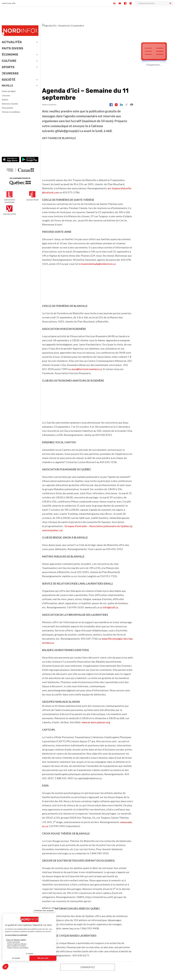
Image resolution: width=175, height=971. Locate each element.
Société (8, 79)
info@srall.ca (110, 607)
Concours (6, 95)
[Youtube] (121, 3)
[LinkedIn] (116, 3)
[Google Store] (29, 160)
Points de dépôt (9, 91)
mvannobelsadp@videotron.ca (98, 263)
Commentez (87, 967)
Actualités (12, 42)
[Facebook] (126, 3)
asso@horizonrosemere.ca (86, 369)
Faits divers (12, 48)
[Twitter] (132, 3)
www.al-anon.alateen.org (96, 722)
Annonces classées (10, 103)
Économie (10, 54)
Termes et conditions (11, 112)
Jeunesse (10, 73)
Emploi (5, 99)
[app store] (10, 160)
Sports (8, 67)
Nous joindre (7, 107)
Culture (9, 61)
